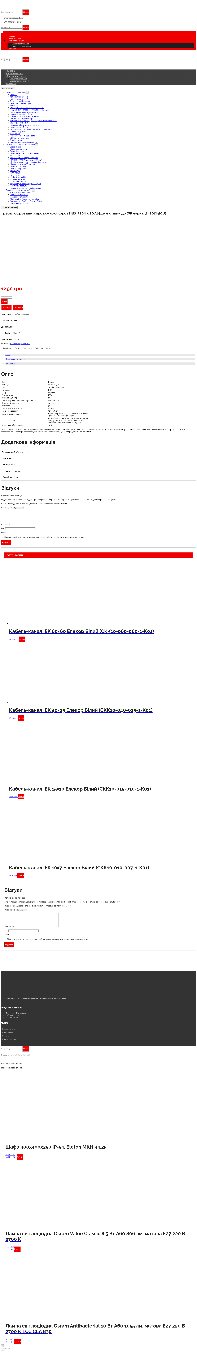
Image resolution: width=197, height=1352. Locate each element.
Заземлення (15, 134)
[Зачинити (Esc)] (2, 1348)
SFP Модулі (15, 171)
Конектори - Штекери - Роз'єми (24, 158)
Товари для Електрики (15, 92)
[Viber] (6, 1002)
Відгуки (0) (10, 363)
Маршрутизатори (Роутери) (22, 164)
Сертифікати (7, 1032)
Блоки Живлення (17, 151)
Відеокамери (15, 147)
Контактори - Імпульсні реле (22, 136)
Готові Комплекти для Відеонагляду (26, 160)
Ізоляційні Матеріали (19, 197)
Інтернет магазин (9, 1039)
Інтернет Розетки (17, 179)
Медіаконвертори (18, 168)
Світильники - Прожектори (22, 118)
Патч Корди (15, 173)
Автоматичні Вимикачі (19, 97)
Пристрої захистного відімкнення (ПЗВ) (27, 108)
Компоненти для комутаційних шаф (25, 188)
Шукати (26, 12)
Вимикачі (14, 105)
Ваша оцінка (7, 508)
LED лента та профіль (19, 138)
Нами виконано (8, 1029)
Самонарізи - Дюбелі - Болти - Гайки (26, 201)
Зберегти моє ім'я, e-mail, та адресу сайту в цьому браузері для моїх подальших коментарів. (44, 537)
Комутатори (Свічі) (18, 166)
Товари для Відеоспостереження (20, 144)
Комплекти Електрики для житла (24, 125)
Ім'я (3, 528)
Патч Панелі (15, 175)
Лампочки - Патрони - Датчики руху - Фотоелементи (33, 121)
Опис (7, 355)
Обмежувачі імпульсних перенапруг (25, 116)
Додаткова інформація (15, 359)
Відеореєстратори (18, 149)
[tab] (100, 355)
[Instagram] (3, 1002)
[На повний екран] (6, 1348)
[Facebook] (4, 1002)
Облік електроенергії (19, 131)
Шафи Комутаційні (18, 177)
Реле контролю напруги (20, 103)
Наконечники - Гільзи (19, 127)
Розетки (13, 95)
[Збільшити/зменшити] (9, 1348)
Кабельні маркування (19, 203)
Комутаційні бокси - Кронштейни (24, 153)
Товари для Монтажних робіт (18, 190)
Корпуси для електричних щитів (24, 112)
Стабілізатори (16, 140)
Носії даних (15, 155)
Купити (4, 301)
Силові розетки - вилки (20, 123)
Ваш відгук (6, 524)
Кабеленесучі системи (20, 192)
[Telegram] (7, 1002)
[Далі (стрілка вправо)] (4, 1350)
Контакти (6, 1036)
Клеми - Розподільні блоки (21, 114)
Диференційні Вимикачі (20, 101)
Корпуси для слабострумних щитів (25, 184)
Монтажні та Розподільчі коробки (24, 199)
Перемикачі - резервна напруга (23, 142)
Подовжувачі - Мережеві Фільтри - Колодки (29, 110)
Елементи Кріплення (19, 195)
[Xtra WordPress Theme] (11, 8)
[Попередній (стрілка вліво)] (2, 1350)
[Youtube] (2, 1002)
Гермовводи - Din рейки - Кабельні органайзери (31, 129)
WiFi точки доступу (18, 186)
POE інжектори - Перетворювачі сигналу (28, 162)
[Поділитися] (4, 1348)
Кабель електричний (19, 99)
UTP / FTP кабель (18, 181)
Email (4, 533)
